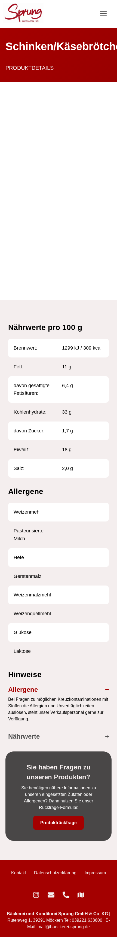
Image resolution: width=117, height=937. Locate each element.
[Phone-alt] (66, 894)
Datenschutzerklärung (55, 873)
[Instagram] (36, 894)
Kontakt (18, 873)
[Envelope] (51, 894)
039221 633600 (87, 920)
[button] (103, 14)
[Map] (81, 894)
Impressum (95, 873)
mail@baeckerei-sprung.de (64, 926)
